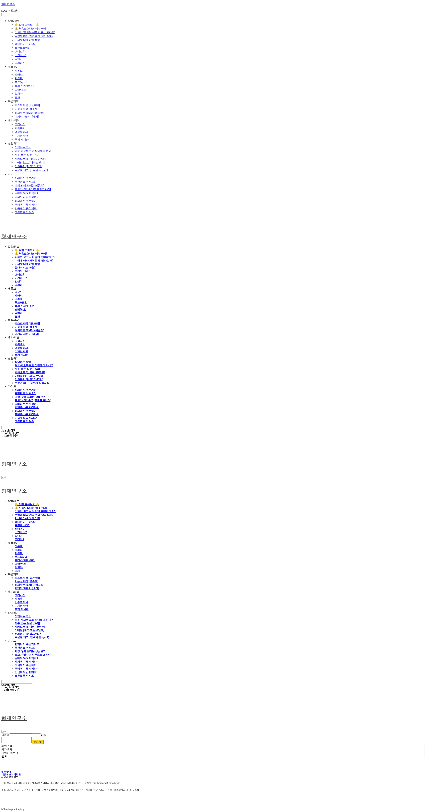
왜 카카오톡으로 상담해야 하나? (33, 151)
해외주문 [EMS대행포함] (29, 113)
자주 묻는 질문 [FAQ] (27, 155)
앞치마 (19, 93)
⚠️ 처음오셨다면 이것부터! (31, 28)
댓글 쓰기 (38, 742)
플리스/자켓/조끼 (25, 86)
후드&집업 (21, 82)
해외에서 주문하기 (26, 201)
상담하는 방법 (23, 147)
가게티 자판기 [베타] (27, 116)
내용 (43, 735)
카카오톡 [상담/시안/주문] (30, 158)
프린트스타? (22, 47)
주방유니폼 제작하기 (27, 204)
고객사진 (20, 124)
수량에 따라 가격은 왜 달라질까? (34, 36)
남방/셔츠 (20, 90)
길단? (18, 59)
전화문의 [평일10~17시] (29, 166)
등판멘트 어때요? (25, 181)
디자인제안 (21, 135)
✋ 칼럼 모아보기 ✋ (27, 24)
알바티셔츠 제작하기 (27, 193)
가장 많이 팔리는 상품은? (29, 185)
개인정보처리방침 (11, 774)
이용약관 (6, 772)
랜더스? (19, 51)
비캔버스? (20, 55)
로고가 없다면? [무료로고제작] (33, 189)
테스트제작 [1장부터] (27, 105)
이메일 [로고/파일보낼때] (30, 162)
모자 (17, 97)
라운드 (19, 70)
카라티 (19, 74)
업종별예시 (21, 132)
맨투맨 (19, 78)
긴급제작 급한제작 (26, 208)
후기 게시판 (22, 139)
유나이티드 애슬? (25, 44)
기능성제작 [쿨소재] (26, 109)
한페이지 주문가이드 (27, 178)
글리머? (19, 63)
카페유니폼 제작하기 (27, 197)
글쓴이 (5, 735)
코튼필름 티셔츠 (24, 212)
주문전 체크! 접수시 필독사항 (32, 170)
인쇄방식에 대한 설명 (27, 40)
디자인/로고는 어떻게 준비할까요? (35, 32)
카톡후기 (20, 128)
